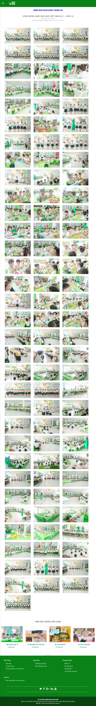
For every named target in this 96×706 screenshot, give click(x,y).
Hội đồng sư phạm (40, 663)
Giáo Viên (36, 660)
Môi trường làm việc (41, 666)
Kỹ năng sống (69, 666)
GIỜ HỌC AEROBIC (84, 644)
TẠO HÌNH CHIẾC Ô (12, 644)
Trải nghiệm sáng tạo (71, 671)
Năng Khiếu (68, 669)
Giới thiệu (8, 663)
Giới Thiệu (7, 660)
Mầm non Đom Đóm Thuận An (48, 10)
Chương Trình (67, 660)
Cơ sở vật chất (10, 666)
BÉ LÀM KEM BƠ (60, 644)
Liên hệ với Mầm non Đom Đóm (15, 680)
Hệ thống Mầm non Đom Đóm (15, 669)
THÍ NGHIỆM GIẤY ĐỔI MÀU (36, 644)
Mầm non (67, 663)
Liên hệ (6, 677)
